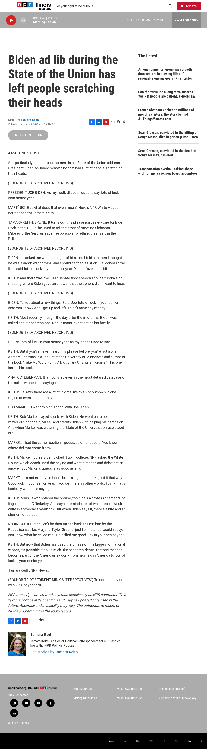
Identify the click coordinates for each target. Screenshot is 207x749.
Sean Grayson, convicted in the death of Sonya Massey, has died (167, 153)
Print (121, 121)
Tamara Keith (30, 120)
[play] (11, 20)
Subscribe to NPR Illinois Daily (177, 698)
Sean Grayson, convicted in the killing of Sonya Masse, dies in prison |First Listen (168, 134)
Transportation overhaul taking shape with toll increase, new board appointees (167, 171)
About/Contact (83, 688)
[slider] (29, 20)
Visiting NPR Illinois (85, 698)
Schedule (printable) (172, 688)
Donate (190, 6)
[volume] (23, 20)
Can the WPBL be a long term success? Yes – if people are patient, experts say (166, 94)
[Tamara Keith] (17, 644)
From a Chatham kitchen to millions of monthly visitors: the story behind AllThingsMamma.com (166, 114)
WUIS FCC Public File (129, 688)
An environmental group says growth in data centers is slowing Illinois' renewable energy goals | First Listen (166, 73)
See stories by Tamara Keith (54, 651)
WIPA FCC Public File (129, 698)
